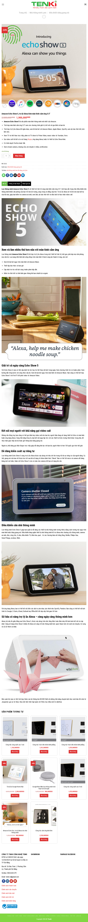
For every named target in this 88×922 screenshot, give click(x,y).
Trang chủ (23, 13)
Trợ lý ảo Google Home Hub (15, 787)
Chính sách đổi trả (8, 897)
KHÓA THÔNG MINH (63, 916)
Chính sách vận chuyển (9, 889)
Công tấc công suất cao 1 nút (15, 745)
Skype (30, 139)
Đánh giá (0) (26, 183)
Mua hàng (19, 156)
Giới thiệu (18, 916)
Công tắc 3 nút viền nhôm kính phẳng (44, 745)
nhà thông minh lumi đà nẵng (14, 170)
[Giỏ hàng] (85, 4)
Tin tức (72, 916)
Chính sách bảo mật (8, 893)
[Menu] (3, 4)
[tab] (4, 184)
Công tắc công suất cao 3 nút (73, 787)
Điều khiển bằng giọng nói (59, 13)
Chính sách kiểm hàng (9, 901)
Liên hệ (78, 916)
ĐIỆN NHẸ (42, 916)
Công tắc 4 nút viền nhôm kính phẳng (73, 745)
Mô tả (4, 183)
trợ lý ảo (25, 170)
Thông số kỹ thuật (14, 183)
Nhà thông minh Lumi (38, 13)
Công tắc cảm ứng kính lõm (44, 831)
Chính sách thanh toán (9, 886)
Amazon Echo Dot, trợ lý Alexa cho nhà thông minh (15, 832)
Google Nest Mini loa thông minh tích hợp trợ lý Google (44, 788)
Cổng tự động (51, 916)
